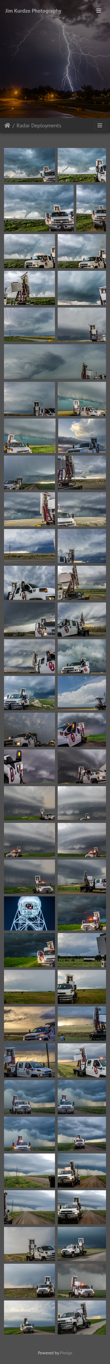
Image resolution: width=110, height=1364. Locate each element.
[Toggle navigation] (99, 11)
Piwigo (66, 1352)
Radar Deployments (39, 125)
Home (7, 125)
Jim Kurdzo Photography (33, 10)
